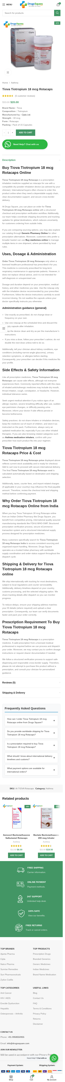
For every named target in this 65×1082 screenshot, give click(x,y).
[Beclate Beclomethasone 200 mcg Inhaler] (46, 818)
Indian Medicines (41, 969)
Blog (35, 993)
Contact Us (38, 998)
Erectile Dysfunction (9, 1003)
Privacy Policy (39, 1013)
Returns (37, 1019)
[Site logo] (31, 4)
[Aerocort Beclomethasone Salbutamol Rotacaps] (16, 818)
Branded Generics (41, 959)
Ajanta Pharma (7, 954)
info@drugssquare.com (18, 1043)
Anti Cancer (6, 993)
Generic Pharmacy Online (35, 233)
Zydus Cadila (6, 979)
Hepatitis (4, 1008)
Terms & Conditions (42, 1008)
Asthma (14, 82)
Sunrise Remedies (9, 969)
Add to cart (25, 132)
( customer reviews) (25, 96)
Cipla (2, 959)
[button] (31, 720)
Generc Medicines (41, 964)
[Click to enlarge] (8, 72)
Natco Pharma (7, 964)
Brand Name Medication (44, 974)
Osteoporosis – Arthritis (11, 1013)
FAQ (35, 1003)
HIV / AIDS (5, 998)
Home (5, 82)
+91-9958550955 (16, 1037)
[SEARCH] (57, 13)
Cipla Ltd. (26, 114)
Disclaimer (38, 1024)
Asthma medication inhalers (19, 437)
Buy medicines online (37, 240)
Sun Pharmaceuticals (10, 974)
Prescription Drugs (42, 954)
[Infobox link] (31, 870)
